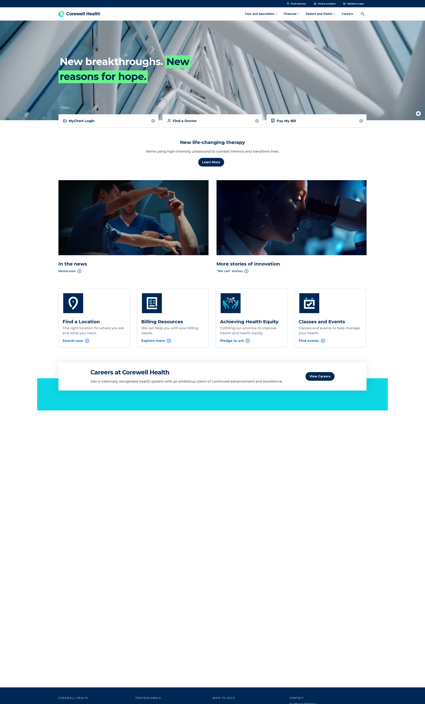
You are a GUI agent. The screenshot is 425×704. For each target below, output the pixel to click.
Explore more (153, 341)
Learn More (211, 162)
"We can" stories (229, 271)
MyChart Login (81, 121)
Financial (290, 13)
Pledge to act (232, 341)
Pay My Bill (286, 121)
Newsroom (67, 271)
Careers (347, 13)
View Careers (320, 376)
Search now (73, 341)
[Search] (363, 14)
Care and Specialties (259, 13)
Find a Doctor (185, 121)
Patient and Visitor (319, 13)
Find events (309, 341)
